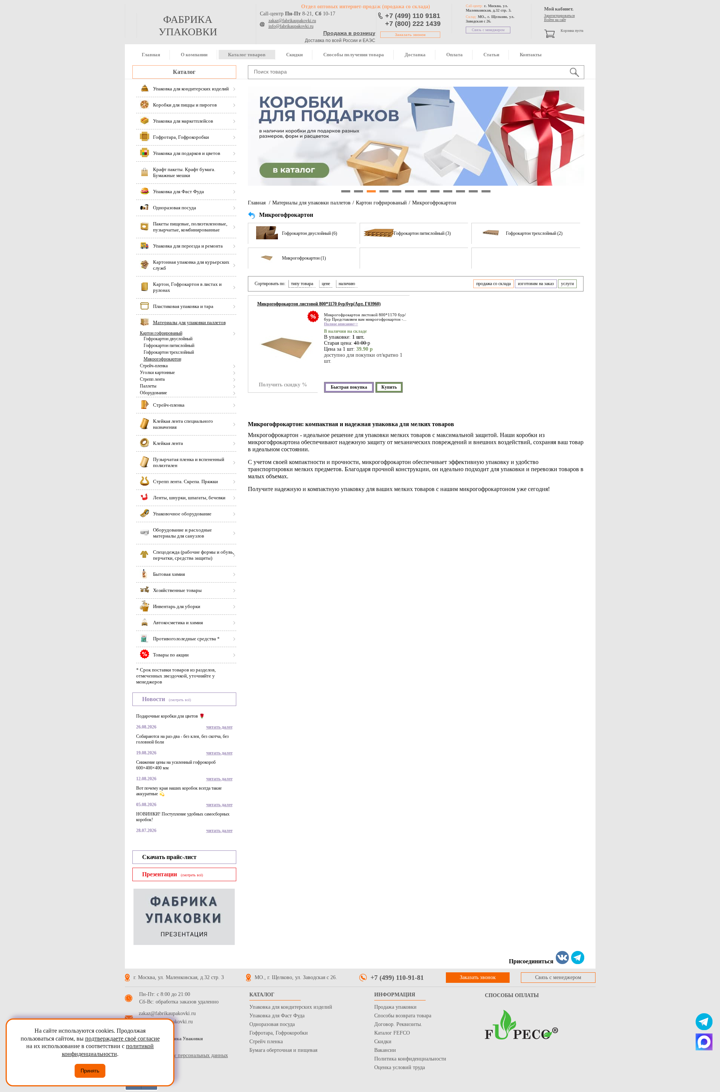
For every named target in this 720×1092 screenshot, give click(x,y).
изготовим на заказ (536, 283)
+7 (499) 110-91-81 (397, 977)
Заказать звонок (410, 35)
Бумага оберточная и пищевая (283, 1050)
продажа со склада (493, 283)
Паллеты (148, 386)
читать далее (219, 727)
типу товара (302, 283)
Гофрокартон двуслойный (168, 338)
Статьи (491, 54)
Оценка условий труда (399, 1067)
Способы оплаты (512, 995)
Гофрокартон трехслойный (169, 352)
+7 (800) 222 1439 (413, 23)
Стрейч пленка (266, 1041)
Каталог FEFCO (392, 1033)
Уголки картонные (157, 372)
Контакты (531, 54)
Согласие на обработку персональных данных (176, 1055)
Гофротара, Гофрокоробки (278, 1033)
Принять (90, 1071)
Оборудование (153, 392)
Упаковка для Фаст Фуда (276, 1015)
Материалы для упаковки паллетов (311, 203)
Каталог (184, 72)
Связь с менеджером (488, 30)
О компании (194, 54)
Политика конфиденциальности (410, 1059)
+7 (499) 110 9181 (412, 16)
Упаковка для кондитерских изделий (290, 1007)
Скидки (294, 54)
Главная (151, 54)
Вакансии (385, 1050)
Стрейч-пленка (154, 365)
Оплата (454, 54)
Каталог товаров (247, 54)
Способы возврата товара (402, 1015)
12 (486, 191)
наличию (347, 283)
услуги (567, 283)
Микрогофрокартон (162, 359)
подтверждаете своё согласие (122, 1038)
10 (460, 191)
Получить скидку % (283, 385)
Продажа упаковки (395, 1007)
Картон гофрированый (161, 333)
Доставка (415, 54)
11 (473, 191)
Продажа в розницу (349, 33)
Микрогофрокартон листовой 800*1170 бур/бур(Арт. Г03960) (319, 303)
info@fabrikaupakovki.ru (291, 26)
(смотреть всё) (180, 700)
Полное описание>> (341, 324)
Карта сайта (138, 1048)
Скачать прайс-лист (169, 857)
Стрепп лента (152, 379)
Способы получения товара (353, 54)
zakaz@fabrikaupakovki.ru (292, 20)
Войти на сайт (555, 20)
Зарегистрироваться (559, 16)
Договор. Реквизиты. (398, 1024)
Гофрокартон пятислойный (169, 345)
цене (326, 283)
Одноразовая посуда (272, 1024)
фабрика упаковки (188, 26)
